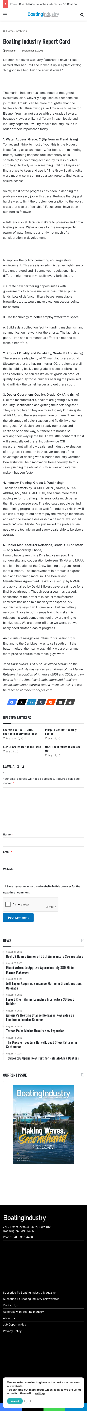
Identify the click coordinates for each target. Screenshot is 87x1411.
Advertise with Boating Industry (23, 1311)
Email (7, 851)
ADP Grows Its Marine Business (22, 746)
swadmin (11, 50)
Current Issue (15, 1075)
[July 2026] (43, 1124)
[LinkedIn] (30, 702)
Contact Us (10, 1305)
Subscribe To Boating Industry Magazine (29, 1292)
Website (8, 869)
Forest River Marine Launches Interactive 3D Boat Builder (46, 4)
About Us (9, 1318)
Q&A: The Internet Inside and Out (63, 748)
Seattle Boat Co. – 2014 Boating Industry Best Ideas (20, 732)
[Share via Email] (59, 702)
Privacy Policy (12, 1331)
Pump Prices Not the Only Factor (60, 732)
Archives (21, 31)
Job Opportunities (14, 1324)
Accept (15, 1401)
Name (8, 834)
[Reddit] (50, 702)
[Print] (69, 702)
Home (9, 31)
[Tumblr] (40, 702)
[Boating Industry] (43, 14)
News (7, 940)
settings (40, 1393)
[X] (20, 702)
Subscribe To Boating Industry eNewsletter (31, 1298)
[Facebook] (11, 702)
